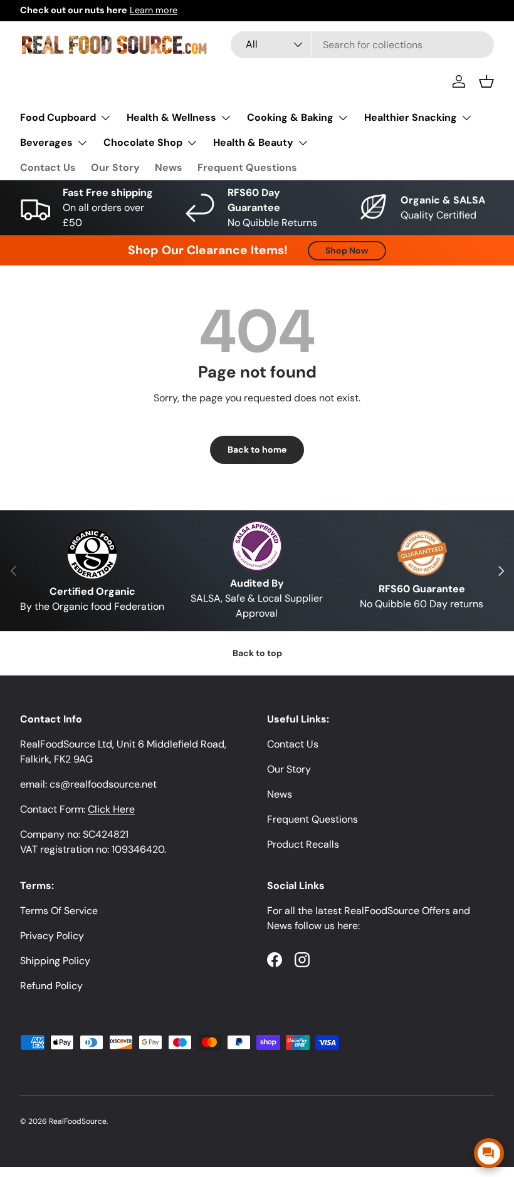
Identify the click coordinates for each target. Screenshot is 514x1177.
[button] (486, 81)
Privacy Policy (52, 935)
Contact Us (48, 167)
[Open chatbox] (489, 1153)
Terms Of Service (59, 910)
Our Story (115, 167)
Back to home (257, 449)
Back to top (257, 653)
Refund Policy (51, 985)
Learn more (153, 10)
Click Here (111, 809)
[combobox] (362, 44)
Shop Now (347, 250)
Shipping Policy (55, 960)
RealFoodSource (78, 1121)
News (168, 167)
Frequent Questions (247, 167)
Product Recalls (303, 844)
